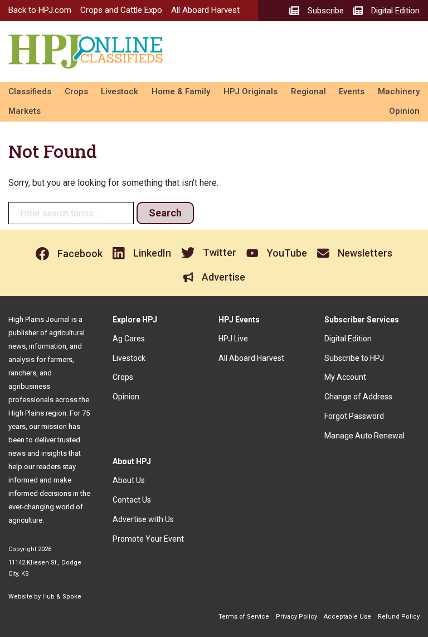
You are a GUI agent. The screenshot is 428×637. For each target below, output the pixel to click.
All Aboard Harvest (205, 10)
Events (351, 91)
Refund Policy (399, 616)
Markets (24, 111)
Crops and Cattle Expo (121, 10)
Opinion (404, 111)
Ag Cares (129, 338)
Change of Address (358, 396)
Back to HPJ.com (39, 10)
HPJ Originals (250, 91)
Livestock (119, 91)
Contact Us (132, 499)
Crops (76, 91)
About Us (129, 480)
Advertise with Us (143, 519)
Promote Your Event (148, 538)
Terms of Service (243, 616)
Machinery (399, 91)
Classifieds (29, 91)
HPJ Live (233, 338)
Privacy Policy (296, 616)
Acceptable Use (347, 616)
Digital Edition (348, 338)
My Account (345, 377)
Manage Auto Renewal (364, 435)
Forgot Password (354, 416)
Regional (308, 91)
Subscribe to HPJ (354, 358)
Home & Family (181, 91)
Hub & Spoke (61, 596)
